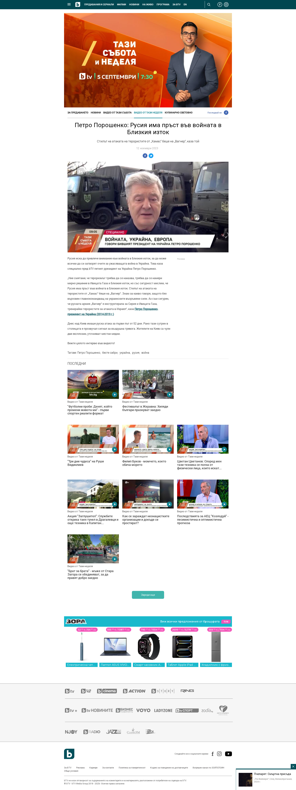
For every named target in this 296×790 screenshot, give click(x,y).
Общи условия (71, 771)
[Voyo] (145, 710)
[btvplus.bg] (73, 710)
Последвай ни (214, 112)
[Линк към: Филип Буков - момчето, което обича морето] (148, 450)
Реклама (80, 768)
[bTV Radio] (94, 732)
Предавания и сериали (99, 4)
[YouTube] (227, 753)
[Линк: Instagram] (218, 753)
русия (135, 352)
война (145, 352)
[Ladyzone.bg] (165, 710)
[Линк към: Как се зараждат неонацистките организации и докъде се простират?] (148, 505)
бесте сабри (110, 352)
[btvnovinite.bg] (98, 710)
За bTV (176, 4)
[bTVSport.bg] (189, 710)
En (185, 4)
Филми (121, 4)
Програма (163, 4)
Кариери (93, 768)
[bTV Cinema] (110, 691)
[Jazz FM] (116, 732)
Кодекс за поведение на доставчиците (169, 768)
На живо (147, 4)
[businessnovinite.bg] (126, 710)
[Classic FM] (136, 732)
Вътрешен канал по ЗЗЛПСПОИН (208, 768)
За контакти (108, 768)
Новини (134, 4)
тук (226, 621)
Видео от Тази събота (117, 112)
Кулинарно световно (179, 112)
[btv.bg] (73, 691)
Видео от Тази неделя (148, 112)
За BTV (67, 768)
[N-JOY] (74, 731)
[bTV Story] (165, 691)
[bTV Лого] (69, 754)
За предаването (77, 112)
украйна (125, 352)
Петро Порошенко (88, 352)
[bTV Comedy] (89, 691)
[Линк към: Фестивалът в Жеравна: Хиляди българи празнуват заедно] (148, 395)
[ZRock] (154, 731)
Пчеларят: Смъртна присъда (272, 774)
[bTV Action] (137, 691)
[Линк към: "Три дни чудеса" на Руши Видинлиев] (93, 450)
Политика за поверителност (132, 768)
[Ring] (190, 691)
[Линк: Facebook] (211, 754)
